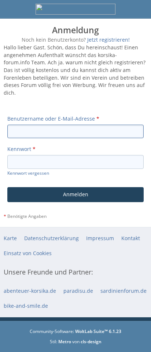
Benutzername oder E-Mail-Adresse (51, 118)
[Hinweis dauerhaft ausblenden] (143, 48)
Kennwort (19, 148)
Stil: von (76, 341)
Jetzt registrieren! (108, 39)
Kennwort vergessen (28, 173)
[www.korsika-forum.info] (75, 9)
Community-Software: (75, 331)
